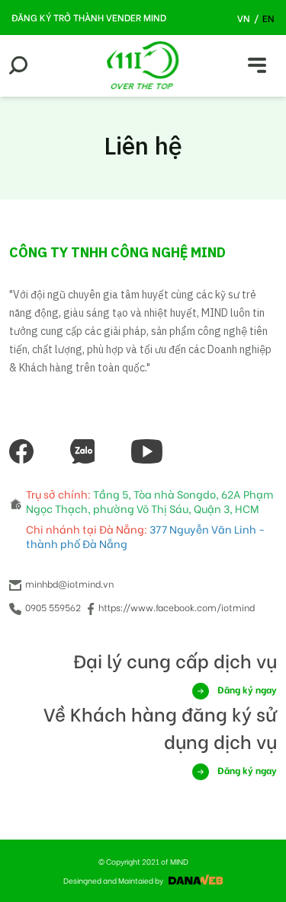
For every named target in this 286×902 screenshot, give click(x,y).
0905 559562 (52, 607)
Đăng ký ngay (246, 689)
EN (268, 17)
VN (243, 17)
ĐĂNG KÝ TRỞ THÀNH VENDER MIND (88, 17)
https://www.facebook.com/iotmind (176, 607)
